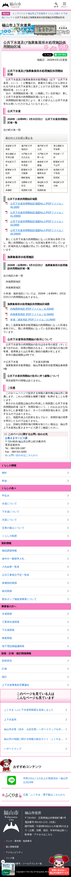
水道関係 (7, 613)
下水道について (10, 511)
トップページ (18, 13)
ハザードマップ (12, 748)
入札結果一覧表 (10, 566)
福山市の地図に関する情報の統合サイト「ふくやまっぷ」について (36, 739)
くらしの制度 (9, 535)
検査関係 (7, 638)
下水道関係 (8, 630)
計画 (4, 668)
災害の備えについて (13, 527)
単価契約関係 (9, 582)
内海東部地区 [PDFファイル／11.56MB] (32, 314)
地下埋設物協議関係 (13, 646)
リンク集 (10, 858)
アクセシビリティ (14, 852)
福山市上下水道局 (36, 13)
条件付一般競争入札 (13, 558)
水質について (9, 519)
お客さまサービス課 (16, 438)
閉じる (3, 862)
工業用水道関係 (10, 621)
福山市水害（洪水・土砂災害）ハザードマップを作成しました (36, 729)
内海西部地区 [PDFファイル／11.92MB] (32, 308)
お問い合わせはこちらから (23, 455)
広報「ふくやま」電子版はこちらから (44, 794)
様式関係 (7, 591)
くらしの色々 (54, 13)
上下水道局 (10, 719)
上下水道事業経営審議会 (15, 684)
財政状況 (7, 660)
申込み (5, 495)
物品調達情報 (9, 550)
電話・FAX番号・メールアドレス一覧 (24, 863)
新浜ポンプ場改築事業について (19, 599)
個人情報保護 (12, 846)
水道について (9, 503)
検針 (4, 472)
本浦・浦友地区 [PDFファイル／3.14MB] (32, 319)
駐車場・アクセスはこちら (39, 834)
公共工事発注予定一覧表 (15, 574)
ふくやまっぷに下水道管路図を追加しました (28, 709)
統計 (4, 676)
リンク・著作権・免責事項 (19, 841)
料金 (4, 480)
